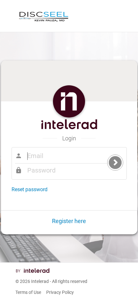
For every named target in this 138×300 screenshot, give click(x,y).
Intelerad (40, 281)
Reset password (29, 189)
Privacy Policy (60, 292)
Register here (69, 221)
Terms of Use (28, 292)
